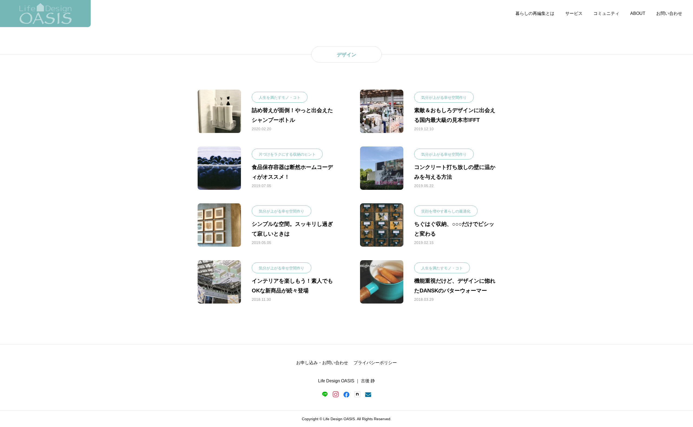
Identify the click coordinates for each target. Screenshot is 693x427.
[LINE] (325, 394)
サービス (574, 13)
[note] (357, 394)
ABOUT (637, 13)
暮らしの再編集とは (534, 13)
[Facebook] (346, 394)
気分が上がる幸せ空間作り (444, 97)
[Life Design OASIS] (45, 13)
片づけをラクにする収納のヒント (287, 154)
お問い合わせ (669, 13)
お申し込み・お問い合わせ (322, 362)
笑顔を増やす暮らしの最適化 (445, 211)
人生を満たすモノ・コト (279, 97)
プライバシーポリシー (375, 362)
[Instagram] (336, 394)
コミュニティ (606, 13)
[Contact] (368, 394)
